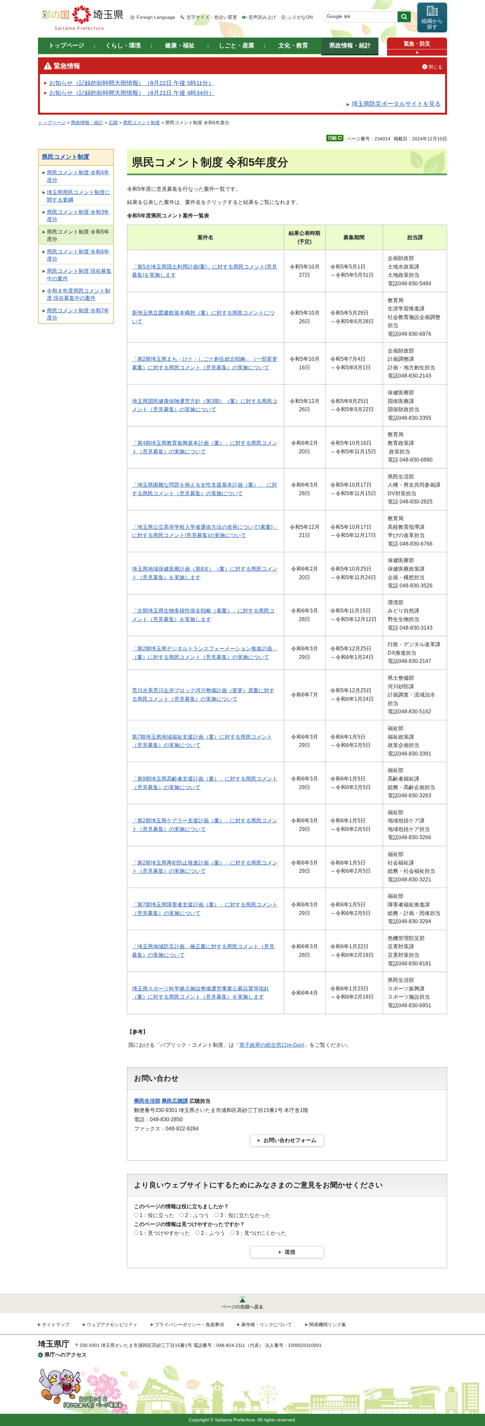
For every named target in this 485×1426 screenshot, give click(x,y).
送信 (290, 1252)
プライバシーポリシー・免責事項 (189, 1324)
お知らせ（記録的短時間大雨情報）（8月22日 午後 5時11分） (131, 83)
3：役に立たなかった (245, 1215)
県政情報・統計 (87, 122)
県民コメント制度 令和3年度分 (78, 215)
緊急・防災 (417, 43)
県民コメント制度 (141, 122)
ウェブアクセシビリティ (112, 1324)
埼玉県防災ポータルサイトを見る (396, 103)
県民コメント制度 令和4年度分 (78, 176)
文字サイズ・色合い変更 (211, 17)
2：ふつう (197, 1215)
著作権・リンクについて (266, 1324)
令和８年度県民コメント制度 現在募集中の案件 (78, 294)
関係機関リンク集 (327, 1324)
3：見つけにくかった (261, 1233)
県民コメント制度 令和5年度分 (78, 235)
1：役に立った (157, 1215)
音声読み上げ (262, 17)
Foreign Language (156, 17)
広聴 (113, 122)
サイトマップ (56, 1324)
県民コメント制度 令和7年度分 (78, 314)
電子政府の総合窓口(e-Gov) (271, 1045)
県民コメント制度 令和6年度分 (78, 255)
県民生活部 (147, 1101)
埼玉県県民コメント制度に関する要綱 (78, 195)
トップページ (52, 122)
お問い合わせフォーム (290, 1140)
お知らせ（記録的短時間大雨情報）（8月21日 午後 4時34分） (132, 93)
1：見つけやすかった (165, 1233)
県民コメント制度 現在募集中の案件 (79, 274)
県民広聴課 (175, 1101)
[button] (417, 52)
